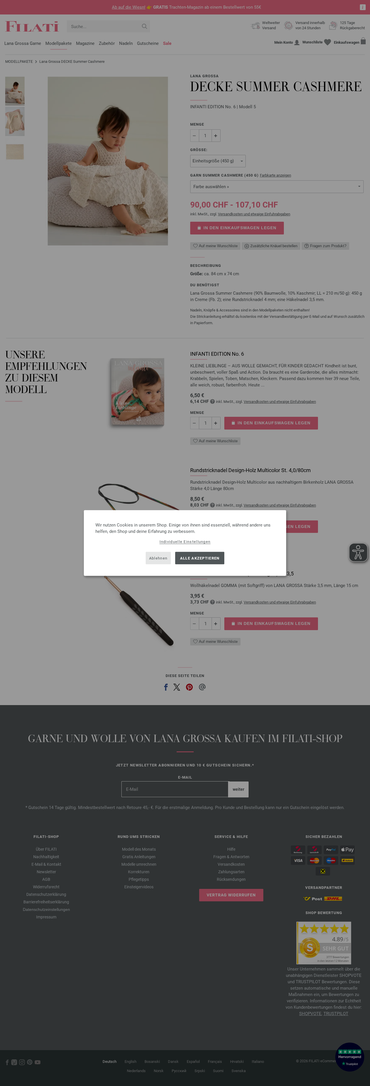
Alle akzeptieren (200, 558)
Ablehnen (158, 558)
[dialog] (185, 543)
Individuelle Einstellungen (185, 542)
